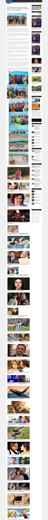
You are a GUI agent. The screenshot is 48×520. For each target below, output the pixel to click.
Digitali (32, 211)
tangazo (35, 221)
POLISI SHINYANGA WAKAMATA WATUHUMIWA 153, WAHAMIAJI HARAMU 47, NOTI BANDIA (38, 167)
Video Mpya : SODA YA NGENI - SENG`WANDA (38, 194)
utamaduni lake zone (37, 222)
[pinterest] (40, 7)
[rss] (40, 9)
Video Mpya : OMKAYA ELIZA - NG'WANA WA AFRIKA (38, 142)
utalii (39, 221)
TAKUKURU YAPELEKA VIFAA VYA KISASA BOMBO (38, 156)
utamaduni (33, 222)
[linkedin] (36, 7)
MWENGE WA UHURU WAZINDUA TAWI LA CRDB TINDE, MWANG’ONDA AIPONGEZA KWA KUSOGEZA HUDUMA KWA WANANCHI (38, 180)
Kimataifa (37, 212)
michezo (35, 219)
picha (32, 220)
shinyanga (37, 220)
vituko (32, 223)
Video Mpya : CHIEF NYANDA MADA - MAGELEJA (38, 197)
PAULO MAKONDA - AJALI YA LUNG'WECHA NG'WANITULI (38, 203)
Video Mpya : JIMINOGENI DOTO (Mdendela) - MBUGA (38, 139)
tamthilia (33, 221)
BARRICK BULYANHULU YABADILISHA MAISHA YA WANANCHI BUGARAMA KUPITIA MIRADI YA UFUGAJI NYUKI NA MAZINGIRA (38, 171)
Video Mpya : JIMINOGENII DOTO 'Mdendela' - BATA (37, 136)
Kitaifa (39, 212)
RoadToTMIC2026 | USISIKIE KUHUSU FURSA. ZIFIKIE (36, 28)
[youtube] (36, 9)
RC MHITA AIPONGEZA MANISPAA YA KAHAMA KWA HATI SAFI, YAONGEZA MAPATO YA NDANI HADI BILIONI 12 (38, 133)
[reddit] (38, 7)
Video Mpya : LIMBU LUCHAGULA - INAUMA (37, 145)
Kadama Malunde (33, 212)
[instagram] (34, 9)
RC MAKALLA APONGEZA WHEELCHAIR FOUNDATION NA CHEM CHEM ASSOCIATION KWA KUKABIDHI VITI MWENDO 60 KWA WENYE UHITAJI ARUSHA (38, 127)
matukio (33, 219)
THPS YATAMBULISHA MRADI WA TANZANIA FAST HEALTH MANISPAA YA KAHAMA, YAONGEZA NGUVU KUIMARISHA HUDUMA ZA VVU (38, 152)
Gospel (36, 211)
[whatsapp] (38, 9)
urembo (37, 221)
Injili (38, 211)
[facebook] (32, 7)
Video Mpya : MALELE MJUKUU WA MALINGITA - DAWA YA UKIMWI (37, 200)
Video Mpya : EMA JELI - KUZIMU (37, 191)
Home (7, 5)
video (40, 222)
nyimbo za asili (38, 219)
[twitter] (34, 7)
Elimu (34, 211)
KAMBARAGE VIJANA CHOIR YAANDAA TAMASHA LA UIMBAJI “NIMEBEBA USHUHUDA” (38, 175)
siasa (39, 220)
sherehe (34, 220)
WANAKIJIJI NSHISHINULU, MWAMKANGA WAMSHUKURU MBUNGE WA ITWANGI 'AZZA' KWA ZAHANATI (38, 160)
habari (9, 5)
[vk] (32, 9)
